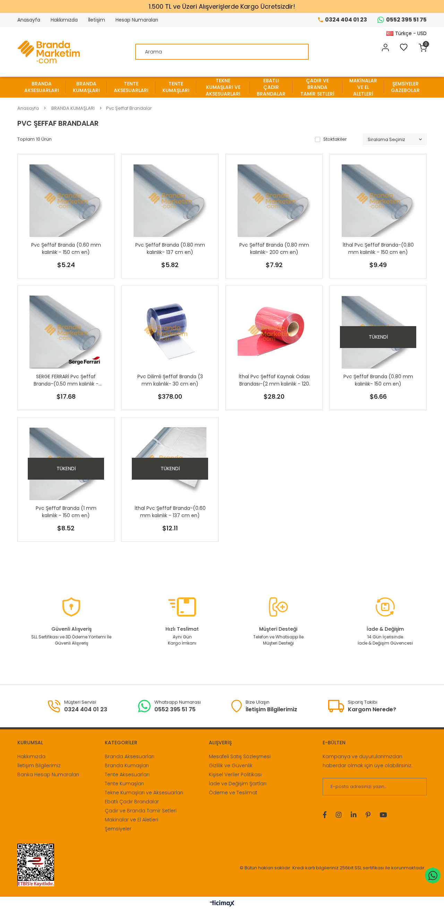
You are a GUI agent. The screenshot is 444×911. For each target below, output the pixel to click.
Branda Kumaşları (127, 765)
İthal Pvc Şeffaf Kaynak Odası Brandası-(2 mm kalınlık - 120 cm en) (274, 380)
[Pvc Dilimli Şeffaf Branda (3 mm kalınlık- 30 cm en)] (170, 332)
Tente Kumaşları (124, 783)
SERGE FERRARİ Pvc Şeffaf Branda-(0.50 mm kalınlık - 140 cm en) (66, 380)
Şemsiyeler (118, 828)
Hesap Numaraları (137, 19)
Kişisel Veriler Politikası (235, 774)
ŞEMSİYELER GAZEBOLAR (405, 87)
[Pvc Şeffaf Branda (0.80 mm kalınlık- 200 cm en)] (274, 200)
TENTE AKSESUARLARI (131, 87)
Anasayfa (28, 19)
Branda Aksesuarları (129, 756)
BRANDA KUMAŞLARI (86, 87)
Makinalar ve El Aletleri (131, 819)
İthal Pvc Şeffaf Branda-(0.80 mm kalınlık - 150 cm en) (378, 248)
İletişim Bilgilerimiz (39, 765)
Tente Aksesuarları (127, 774)
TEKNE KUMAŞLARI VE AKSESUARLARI (223, 87)
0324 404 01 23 (346, 20)
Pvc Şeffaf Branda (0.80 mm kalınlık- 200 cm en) (274, 248)
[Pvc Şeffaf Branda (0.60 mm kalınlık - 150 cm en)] (65, 200)
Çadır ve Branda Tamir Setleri (141, 810)
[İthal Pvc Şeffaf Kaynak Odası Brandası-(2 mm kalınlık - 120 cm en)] (274, 332)
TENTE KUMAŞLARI (175, 87)
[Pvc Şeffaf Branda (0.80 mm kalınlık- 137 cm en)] (170, 200)
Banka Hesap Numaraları (48, 774)
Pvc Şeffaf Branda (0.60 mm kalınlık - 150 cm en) (66, 248)
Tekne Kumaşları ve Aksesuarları (144, 792)
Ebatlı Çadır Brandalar (132, 801)
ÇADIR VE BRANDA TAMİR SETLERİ (317, 87)
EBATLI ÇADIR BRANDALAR (271, 87)
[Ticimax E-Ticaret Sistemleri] (222, 904)
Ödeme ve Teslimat (233, 792)
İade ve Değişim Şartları (237, 783)
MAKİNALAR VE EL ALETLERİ (363, 87)
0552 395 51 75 (406, 20)
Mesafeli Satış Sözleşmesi (240, 756)
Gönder (417, 786)
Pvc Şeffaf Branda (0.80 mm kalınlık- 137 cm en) (170, 248)
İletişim (96, 19)
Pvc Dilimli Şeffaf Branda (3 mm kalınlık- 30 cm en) (170, 380)
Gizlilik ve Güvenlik (231, 765)
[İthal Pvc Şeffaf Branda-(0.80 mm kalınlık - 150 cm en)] (378, 200)
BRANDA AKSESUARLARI (41, 87)
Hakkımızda (64, 19)
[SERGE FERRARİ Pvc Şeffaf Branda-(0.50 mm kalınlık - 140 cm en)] (65, 332)
